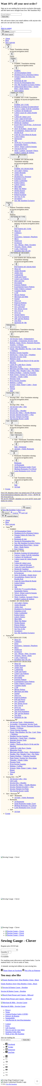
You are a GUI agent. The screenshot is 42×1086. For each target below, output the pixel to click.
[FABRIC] (16, 68)
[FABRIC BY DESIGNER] (16, 166)
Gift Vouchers (10, 1028)
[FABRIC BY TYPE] (16, 102)
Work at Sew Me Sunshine (14, 1034)
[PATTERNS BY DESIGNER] (16, 264)
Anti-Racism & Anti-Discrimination (18, 1020)
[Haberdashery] (12, 334)
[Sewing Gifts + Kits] (12, 402)
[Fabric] (12, 54)
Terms (7, 1012)
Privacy (8, 1010)
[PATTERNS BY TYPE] (16, 226)
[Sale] (16, 482)
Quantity (4, 952)
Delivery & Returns (12, 1016)
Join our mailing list (8, 1038)
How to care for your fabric (15, 1030)
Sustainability (10, 1018)
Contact (8, 1024)
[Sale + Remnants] (12, 430)
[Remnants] (16, 460)
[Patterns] (12, 212)
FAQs (7, 1026)
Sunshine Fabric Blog (13, 1032)
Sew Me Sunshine (11, 1084)
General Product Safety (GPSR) (16, 1014)
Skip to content (6, 28)
